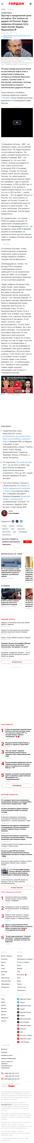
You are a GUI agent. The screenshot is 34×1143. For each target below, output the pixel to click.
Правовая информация (8, 1058)
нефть (13, 529)
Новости (4, 952)
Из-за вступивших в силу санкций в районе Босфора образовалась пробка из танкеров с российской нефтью (11, 572)
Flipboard (23, 1028)
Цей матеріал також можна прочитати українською (17, 36)
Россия (4, 526)
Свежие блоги (8, 619)
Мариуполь (4, 1017)
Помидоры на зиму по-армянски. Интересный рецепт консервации (17, 907)
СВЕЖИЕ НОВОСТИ (9, 795)
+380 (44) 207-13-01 (11, 1073)
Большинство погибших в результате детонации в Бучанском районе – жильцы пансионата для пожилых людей (16, 837)
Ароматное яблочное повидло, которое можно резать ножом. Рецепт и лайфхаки (16, 898)
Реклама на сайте (7, 1055)
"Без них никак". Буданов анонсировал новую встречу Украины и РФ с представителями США (17, 753)
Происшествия (6, 981)
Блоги (19, 965)
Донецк (3, 1008)
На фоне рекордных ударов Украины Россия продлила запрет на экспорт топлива (14, 810)
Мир (12, 578)
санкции (11, 526)
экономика (20, 526)
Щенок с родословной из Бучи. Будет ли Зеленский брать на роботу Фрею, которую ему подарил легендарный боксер (18, 927)
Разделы (20, 952)
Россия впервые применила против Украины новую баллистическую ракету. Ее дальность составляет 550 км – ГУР (18, 765)
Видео (19, 981)
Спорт (3, 968)
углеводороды (23, 531)
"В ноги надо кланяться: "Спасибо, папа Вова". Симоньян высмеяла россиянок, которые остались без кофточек (18, 938)
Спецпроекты (21, 990)
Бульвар (5, 586)
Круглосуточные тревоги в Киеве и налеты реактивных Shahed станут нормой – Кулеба (16, 863)
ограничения (21, 529)
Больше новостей (17, 887)
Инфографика (5, 984)
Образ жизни (5, 978)
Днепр (3, 1014)
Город (3, 995)
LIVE (18, 971)
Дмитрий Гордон (25, 999)
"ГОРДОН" (6, 98)
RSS (21, 1032)
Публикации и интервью (25, 959)
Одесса (3, 1005)
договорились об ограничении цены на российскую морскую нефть (16, 439)
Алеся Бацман (24, 1022)
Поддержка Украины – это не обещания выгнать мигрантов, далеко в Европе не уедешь (15, 654)
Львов (3, 1002)
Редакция (4, 1052)
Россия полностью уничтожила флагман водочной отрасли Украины (15, 631)
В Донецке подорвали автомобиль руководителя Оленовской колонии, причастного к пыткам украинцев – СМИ (16, 818)
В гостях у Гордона (23, 962)
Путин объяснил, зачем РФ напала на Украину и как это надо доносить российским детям (14, 881)
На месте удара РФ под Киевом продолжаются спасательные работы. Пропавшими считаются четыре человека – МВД (16, 853)
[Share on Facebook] (13, 521)
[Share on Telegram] (21, 521)
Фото (18, 978)
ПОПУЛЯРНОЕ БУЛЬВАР (11, 892)
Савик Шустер (6, 534)
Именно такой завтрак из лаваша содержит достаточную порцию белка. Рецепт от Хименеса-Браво (17, 916)
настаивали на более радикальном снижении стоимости (16, 488)
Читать (27, 541)
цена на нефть (6, 531)
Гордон (3, 9)
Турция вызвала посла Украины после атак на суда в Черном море (16, 845)
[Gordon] (16, 3)
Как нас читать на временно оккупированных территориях (7, 1064)
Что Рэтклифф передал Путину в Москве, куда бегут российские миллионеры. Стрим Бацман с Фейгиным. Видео (15, 872)
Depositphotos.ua (6, 1104)
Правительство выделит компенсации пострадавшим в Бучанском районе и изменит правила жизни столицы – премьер (15, 828)
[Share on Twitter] (17, 521)
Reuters (25, 226)
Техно (3, 974)
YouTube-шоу (21, 987)
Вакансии (4, 1049)
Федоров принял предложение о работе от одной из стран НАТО (17, 743)
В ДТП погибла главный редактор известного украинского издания (10, 602)
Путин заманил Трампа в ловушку (16, 637)
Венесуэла (5, 529)
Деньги (3, 962)
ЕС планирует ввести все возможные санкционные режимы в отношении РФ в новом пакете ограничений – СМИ (16, 802)
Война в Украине (6, 956)
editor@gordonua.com (12, 1079)
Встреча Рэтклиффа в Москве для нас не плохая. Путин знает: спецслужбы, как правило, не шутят (15, 645)
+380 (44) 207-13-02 (11, 1076)
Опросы (19, 984)
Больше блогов (17, 662)
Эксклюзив (20, 974)
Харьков (4, 1011)
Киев (2, 999)
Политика (11, 9)
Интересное (5, 987)
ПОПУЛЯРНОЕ (7, 724)
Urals (14, 531)
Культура (4, 971)
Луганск (3, 1021)
